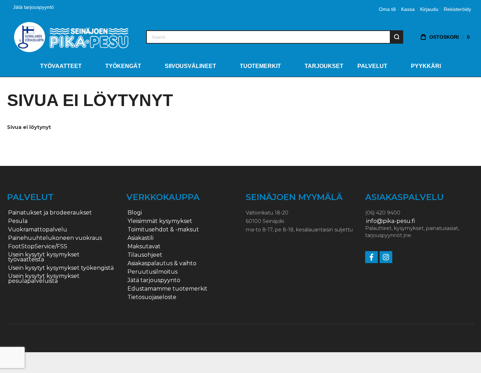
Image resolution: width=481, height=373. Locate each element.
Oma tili (387, 9)
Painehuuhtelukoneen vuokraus (55, 238)
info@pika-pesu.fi (390, 221)
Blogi (134, 213)
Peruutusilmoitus (152, 272)
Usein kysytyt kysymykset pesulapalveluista (44, 278)
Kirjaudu (429, 9)
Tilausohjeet (144, 255)
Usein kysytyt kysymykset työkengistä (61, 268)
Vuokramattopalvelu (37, 229)
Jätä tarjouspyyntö (33, 7)
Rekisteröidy (457, 9)
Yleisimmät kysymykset (159, 221)
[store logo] (71, 37)
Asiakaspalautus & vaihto (161, 263)
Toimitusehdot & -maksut (163, 229)
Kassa (408, 9)
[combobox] (274, 37)
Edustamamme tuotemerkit (167, 289)
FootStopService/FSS (37, 246)
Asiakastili (140, 238)
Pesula (17, 221)
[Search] (396, 37)
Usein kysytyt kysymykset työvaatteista (44, 257)
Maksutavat (144, 246)
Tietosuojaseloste (151, 297)
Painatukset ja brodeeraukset (50, 213)
